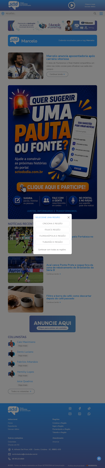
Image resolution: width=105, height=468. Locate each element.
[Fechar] (69, 217)
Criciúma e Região (52, 223)
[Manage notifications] (99, 458)
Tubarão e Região (53, 242)
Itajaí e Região (52, 229)
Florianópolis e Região (52, 236)
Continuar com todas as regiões (52, 249)
